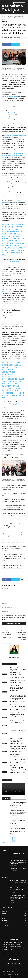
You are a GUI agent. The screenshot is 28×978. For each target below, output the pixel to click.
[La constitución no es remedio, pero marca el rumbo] (5, 855)
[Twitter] (15, 963)
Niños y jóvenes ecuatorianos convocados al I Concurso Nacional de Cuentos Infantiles (17, 679)
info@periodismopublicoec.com (16, 953)
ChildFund (4, 291)
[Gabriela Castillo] (3, 37)
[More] (22, 44)
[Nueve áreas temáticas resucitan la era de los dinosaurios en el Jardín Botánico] (5, 748)
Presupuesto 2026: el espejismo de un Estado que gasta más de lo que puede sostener (18, 862)
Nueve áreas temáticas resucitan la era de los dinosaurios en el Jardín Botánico (18, 748)
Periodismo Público (14, 709)
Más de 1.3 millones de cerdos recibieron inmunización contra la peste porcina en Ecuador (17, 706)
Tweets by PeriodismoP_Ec (8, 842)
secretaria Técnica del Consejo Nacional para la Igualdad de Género (13, 155)
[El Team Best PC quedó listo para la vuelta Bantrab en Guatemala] (5, 882)
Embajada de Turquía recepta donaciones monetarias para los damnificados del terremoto (21, 636)
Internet (8, 567)
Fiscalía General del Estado (9, 96)
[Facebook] (8, 963)
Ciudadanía (7, 16)
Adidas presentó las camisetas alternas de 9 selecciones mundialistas (17, 889)
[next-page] (5, 775)
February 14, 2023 (14, 261)
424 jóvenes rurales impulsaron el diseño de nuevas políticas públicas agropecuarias (18, 714)
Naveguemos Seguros (7, 569)
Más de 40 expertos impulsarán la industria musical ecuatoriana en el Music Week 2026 (18, 804)
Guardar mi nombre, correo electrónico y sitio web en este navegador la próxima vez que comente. (14, 617)
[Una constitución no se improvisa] (5, 870)
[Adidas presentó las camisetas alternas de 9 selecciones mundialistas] (5, 889)
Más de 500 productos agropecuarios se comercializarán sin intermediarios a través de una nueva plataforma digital (17, 757)
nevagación (15, 569)
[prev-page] (3, 775)
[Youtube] (19, 963)
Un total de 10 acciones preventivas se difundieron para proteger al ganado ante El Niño (18, 730)
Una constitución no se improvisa (18, 868)
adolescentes (9, 565)
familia (20, 565)
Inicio (3, 16)
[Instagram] (12, 963)
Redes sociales (10, 572)
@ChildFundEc (8, 372)
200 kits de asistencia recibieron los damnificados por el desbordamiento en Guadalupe (18, 722)
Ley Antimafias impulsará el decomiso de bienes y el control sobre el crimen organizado (18, 812)
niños (21, 569)
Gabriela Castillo (9, 37)
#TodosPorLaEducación (13, 250)
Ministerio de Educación (16, 567)
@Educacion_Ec (9, 370)
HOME (3, 567)
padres (3, 572)
